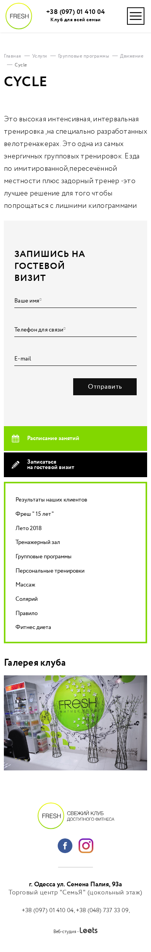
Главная (12, 56)
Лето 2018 (28, 528)
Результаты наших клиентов (51, 500)
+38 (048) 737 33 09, (103, 910)
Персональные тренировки (49, 571)
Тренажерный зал (37, 542)
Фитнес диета (33, 627)
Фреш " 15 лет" (34, 514)
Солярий (26, 599)
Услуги (39, 56)
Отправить (105, 386)
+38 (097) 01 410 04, (49, 910)
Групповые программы (43, 556)
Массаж (25, 585)
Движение (131, 56)
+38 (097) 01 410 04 (75, 12)
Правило (26, 613)
